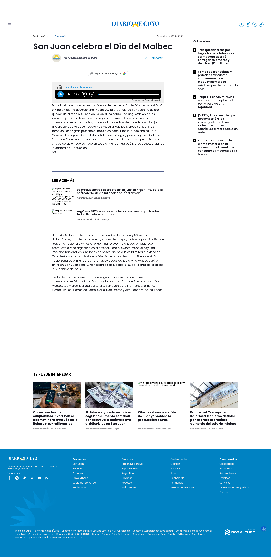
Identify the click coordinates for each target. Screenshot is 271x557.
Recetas (127, 482)
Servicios (224, 482)
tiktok (24, 478)
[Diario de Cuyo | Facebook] (241, 24)
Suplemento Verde (84, 482)
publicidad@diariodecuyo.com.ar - (36, 534)
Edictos (223, 492)
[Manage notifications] (263, 528)
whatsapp (47, 478)
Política (77, 468)
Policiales (127, 459)
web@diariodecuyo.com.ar (158, 530)
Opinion (175, 464)
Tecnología (177, 478)
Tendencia (176, 482)
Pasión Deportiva (132, 464)
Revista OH (79, 487)
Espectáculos (130, 468)
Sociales (175, 468)
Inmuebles (225, 468)
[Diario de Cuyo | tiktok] (261, 24)
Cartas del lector (180, 459)
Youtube (39, 478)
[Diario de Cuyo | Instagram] (248, 24)
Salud (173, 473)
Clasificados (226, 464)
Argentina (128, 473)
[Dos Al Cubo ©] (240, 534)
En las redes (129, 487)
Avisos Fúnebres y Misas (234, 487)
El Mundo (127, 478)
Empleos (224, 478)
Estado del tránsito (182, 487)
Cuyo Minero (80, 478)
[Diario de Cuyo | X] (255, 24)
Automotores (227, 473)
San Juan (78, 464)
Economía (60, 36)
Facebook (9, 478)
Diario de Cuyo (41, 36)
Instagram (17, 478)
